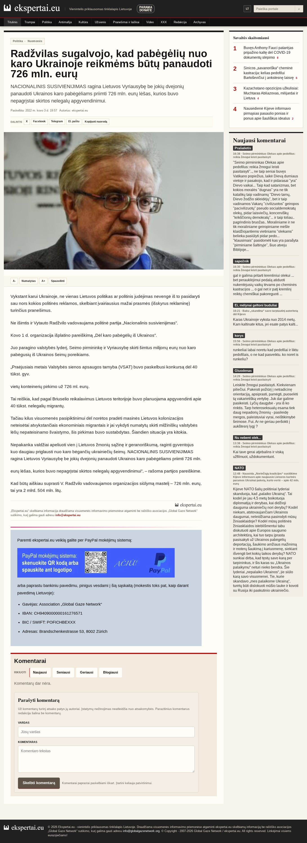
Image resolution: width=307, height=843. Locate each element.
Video (150, 22)
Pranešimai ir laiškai (126, 22)
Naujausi (40, 672)
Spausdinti (58, 281)
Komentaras (27, 742)
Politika (47, 22)
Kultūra (83, 22)
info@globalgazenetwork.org (141, 831)
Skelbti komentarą (39, 783)
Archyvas (200, 22)
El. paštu (73, 121)
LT (247, 8)
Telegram (57, 121)
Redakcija (180, 22)
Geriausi (86, 672)
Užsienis (100, 22)
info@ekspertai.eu (67, 515)
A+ (43, 281)
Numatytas (29, 281)
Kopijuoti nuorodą (96, 121)
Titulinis (12, 22)
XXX (164, 22)
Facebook (39, 121)
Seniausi (63, 672)
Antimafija (65, 22)
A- (14, 281)
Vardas (23, 722)
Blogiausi (110, 672)
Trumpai (29, 22)
